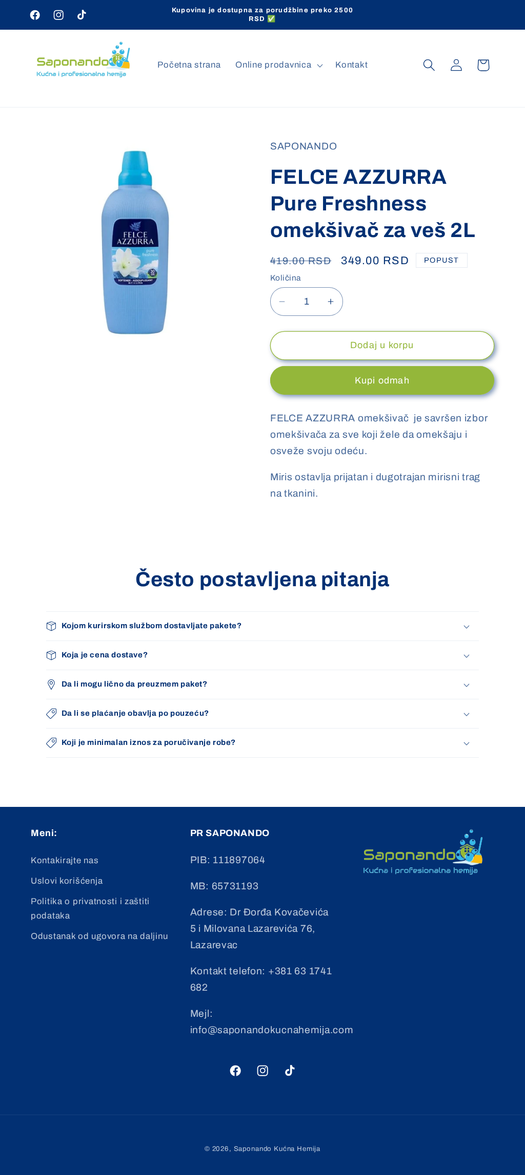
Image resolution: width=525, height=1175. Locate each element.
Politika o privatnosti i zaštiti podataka (90, 908)
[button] (278, 65)
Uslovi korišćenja (67, 881)
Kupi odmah (382, 380)
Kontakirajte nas (65, 860)
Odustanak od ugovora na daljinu (99, 936)
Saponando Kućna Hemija (277, 1148)
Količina (285, 277)
